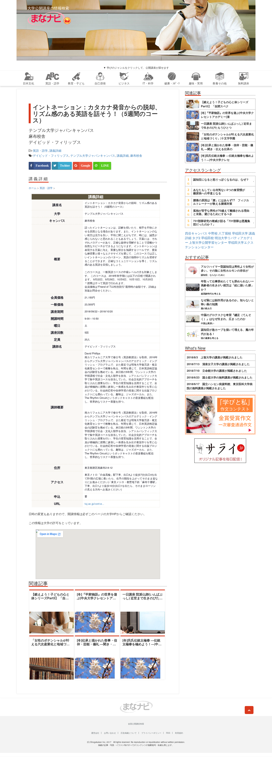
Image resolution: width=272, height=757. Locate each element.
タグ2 (196, 238)
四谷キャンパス (196, 233)
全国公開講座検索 (136, 723)
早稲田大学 (240, 233)
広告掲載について (129, 733)
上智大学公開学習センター (208, 242)
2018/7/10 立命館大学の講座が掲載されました (217, 371)
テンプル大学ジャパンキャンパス (92, 155)
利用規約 (179, 733)
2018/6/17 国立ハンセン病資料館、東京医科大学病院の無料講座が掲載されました (219, 386)
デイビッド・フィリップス (51, 155)
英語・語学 (40, 150)
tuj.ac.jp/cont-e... (94, 504)
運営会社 (95, 733)
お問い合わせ (110, 733)
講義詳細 (55, 150)
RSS (168, 733)
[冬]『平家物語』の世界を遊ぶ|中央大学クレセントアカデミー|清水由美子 (97, 598)
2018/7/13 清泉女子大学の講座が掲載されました (218, 364)
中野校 (213, 233)
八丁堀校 (224, 233)
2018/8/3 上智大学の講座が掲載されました (215, 357)
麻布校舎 (136, 155)
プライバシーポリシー (151, 733)
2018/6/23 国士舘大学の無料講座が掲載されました (219, 377)
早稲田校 (207, 238)
